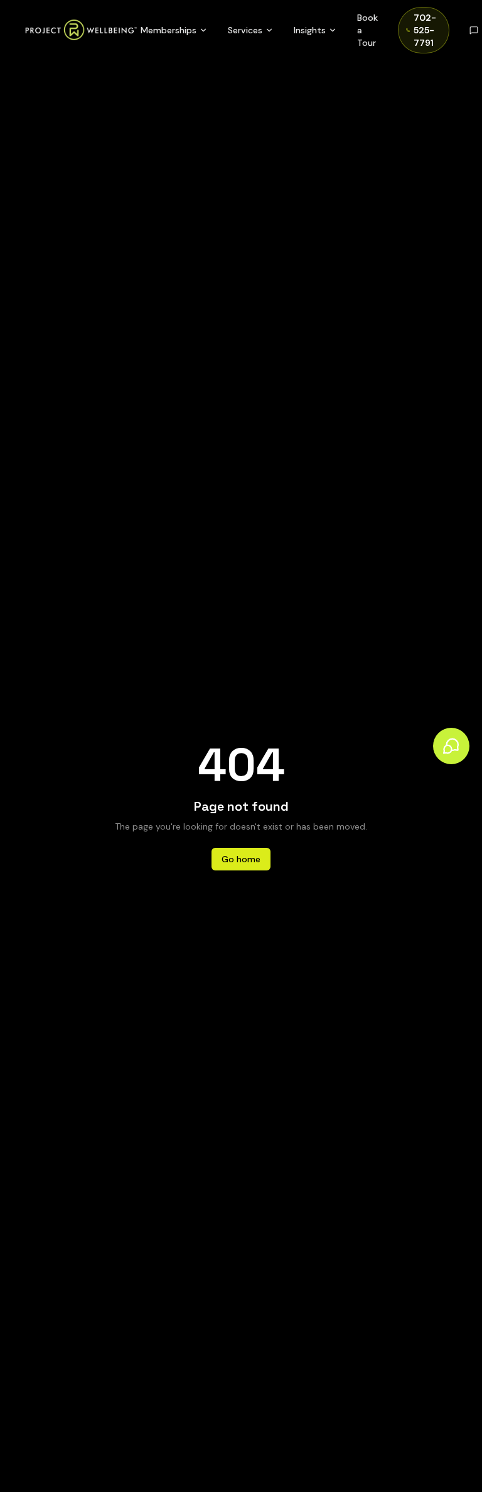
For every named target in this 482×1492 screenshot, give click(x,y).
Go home (241, 859)
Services (245, 30)
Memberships (168, 30)
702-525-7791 (425, 30)
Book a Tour (367, 30)
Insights (310, 30)
